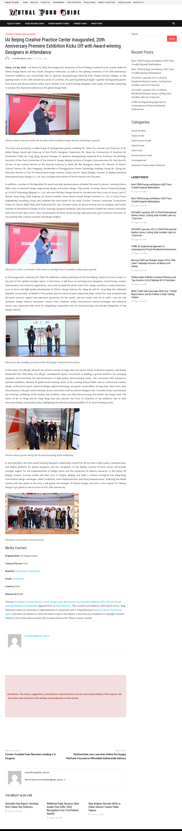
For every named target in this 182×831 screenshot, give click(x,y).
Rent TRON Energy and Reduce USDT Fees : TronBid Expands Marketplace (152, 186)
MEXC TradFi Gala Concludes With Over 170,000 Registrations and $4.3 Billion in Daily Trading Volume (154, 294)
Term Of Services (74, 2)
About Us (34, 2)
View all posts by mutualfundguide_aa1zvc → (45, 779)
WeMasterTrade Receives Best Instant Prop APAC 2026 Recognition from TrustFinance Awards (63, 808)
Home (25, 2)
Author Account (124, 2)
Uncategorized (138, 160)
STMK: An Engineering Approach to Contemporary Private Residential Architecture (148, 105)
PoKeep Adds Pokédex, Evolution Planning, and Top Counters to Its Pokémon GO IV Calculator (153, 279)
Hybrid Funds (80, 23)
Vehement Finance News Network (20, 34)
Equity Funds (14, 23)
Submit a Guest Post (106, 2)
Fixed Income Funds (34, 23)
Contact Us (45, 2)
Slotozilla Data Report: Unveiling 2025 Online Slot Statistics (21, 805)
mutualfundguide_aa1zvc (23, 58)
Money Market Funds (58, 23)
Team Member (58, 2)
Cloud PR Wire (138, 130)
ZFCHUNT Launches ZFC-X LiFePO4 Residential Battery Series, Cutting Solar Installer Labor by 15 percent (151, 81)
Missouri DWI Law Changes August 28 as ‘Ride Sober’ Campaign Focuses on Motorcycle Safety (153, 263)
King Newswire (63, 605)
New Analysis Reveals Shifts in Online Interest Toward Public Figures (104, 807)
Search (134, 33)
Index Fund (96, 23)
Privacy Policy (89, 2)
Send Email (17, 578)
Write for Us (138, 2)
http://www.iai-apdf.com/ (28, 571)
